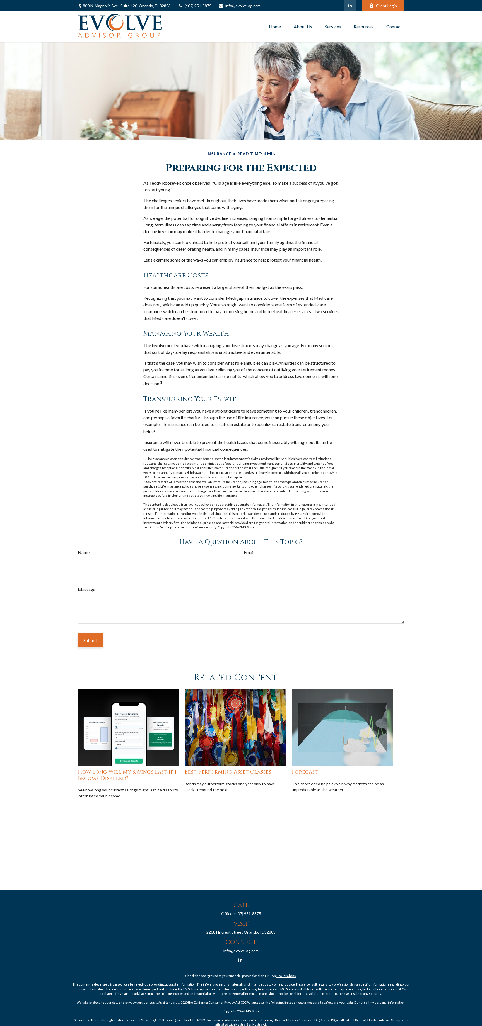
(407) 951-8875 (198, 5)
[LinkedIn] (350, 5)
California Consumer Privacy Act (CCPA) (222, 1002)
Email (249, 552)
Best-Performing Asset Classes (228, 772)
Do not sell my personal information (379, 1002)
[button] (275, 27)
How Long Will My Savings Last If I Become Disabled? (127, 775)
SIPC (203, 1020)
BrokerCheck (286, 976)
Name (84, 552)
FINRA (194, 1020)
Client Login (386, 5)
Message (86, 589)
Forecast (305, 772)
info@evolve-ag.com (243, 5)
